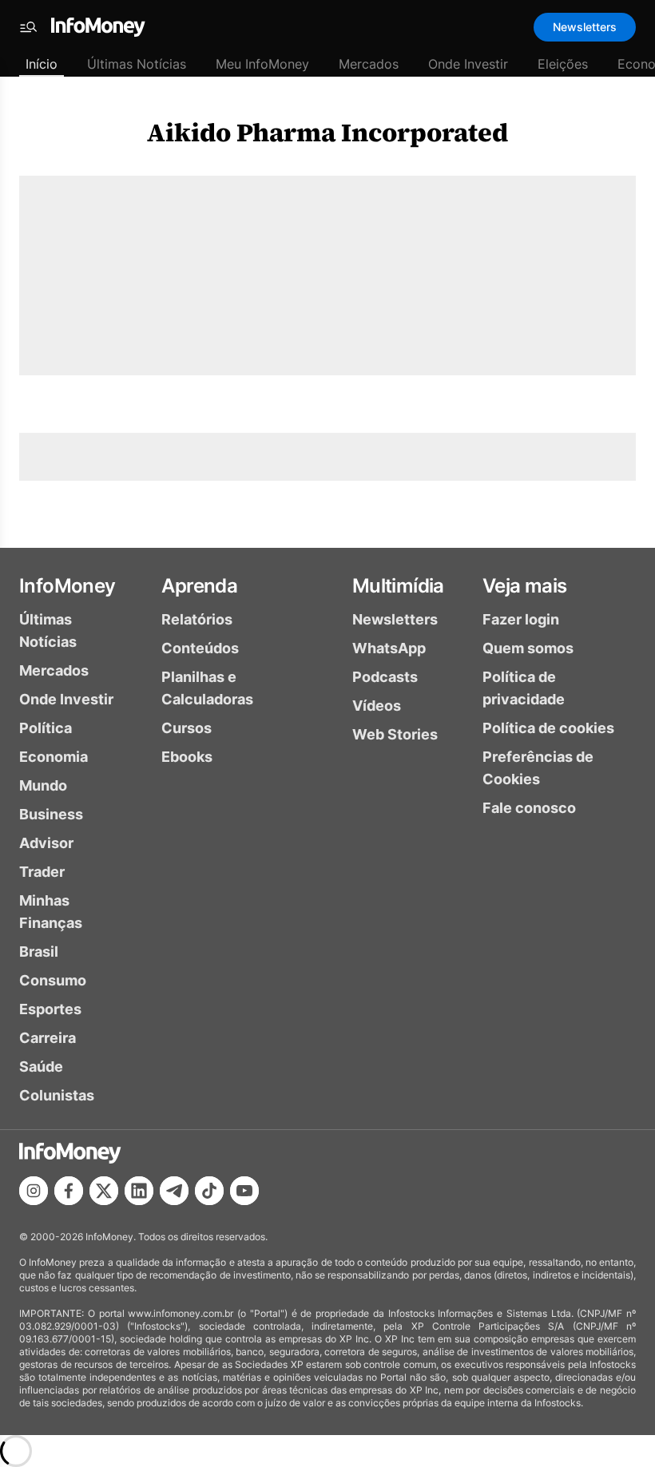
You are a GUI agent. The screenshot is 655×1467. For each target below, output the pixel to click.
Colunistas (56, 1095)
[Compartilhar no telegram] (174, 1190)
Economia (53, 756)
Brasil (38, 951)
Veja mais (524, 585)
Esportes (50, 1009)
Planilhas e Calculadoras (207, 688)
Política (45, 728)
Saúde (41, 1066)
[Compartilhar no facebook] (68, 1190)
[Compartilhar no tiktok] (209, 1190)
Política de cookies (548, 728)
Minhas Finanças (50, 911)
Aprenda (199, 585)
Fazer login (520, 619)
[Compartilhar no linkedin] (139, 1190)
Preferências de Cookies (537, 767)
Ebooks (186, 756)
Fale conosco (529, 807)
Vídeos (376, 705)
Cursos (186, 728)
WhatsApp (389, 648)
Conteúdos (200, 648)
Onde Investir (468, 64)
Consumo (52, 980)
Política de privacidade (523, 688)
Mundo (43, 785)
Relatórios (196, 619)
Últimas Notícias (136, 64)
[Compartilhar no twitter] (103, 1190)
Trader (42, 871)
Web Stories (395, 734)
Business (51, 814)
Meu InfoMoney (262, 64)
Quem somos (528, 648)
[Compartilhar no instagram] (33, 1190)
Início (42, 64)
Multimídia (398, 585)
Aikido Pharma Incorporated (327, 132)
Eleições (563, 64)
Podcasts (385, 676)
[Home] (98, 27)
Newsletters (585, 27)
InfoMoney (67, 585)
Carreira (47, 1037)
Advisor (46, 843)
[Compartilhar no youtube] (244, 1190)
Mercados (369, 64)
